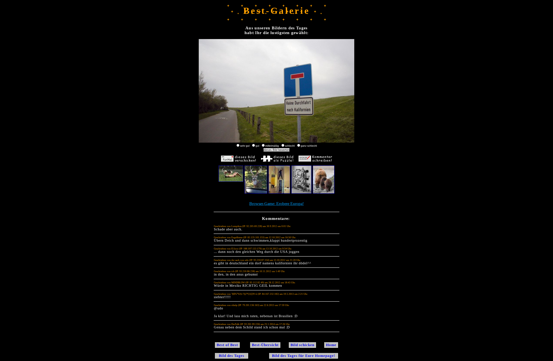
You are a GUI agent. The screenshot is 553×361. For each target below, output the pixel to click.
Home (331, 345)
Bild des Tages (232, 356)
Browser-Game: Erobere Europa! (276, 203)
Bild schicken (302, 345)
